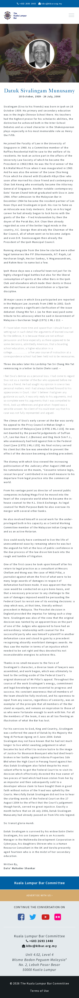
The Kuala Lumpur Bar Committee (44, 983)
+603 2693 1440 (27, 3)
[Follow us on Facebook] (21, 917)
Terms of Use (39, 991)
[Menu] (71, 15)
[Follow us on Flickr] (57, 917)
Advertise (39, 895)
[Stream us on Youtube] (46, 917)
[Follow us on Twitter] (33, 917)
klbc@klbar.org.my (51, 3)
